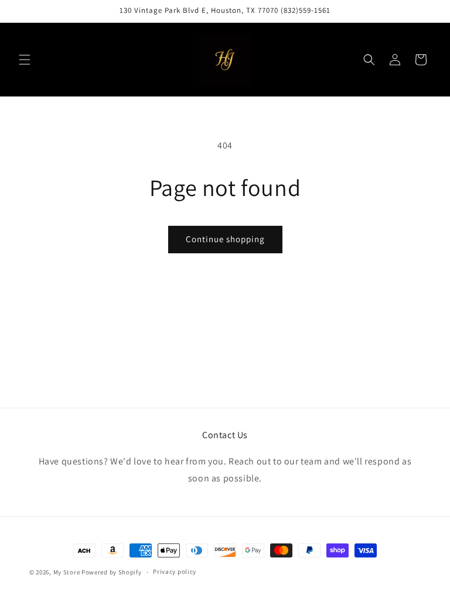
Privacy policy (174, 571)
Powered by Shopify (111, 572)
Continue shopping (225, 239)
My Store (66, 572)
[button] (25, 60)
